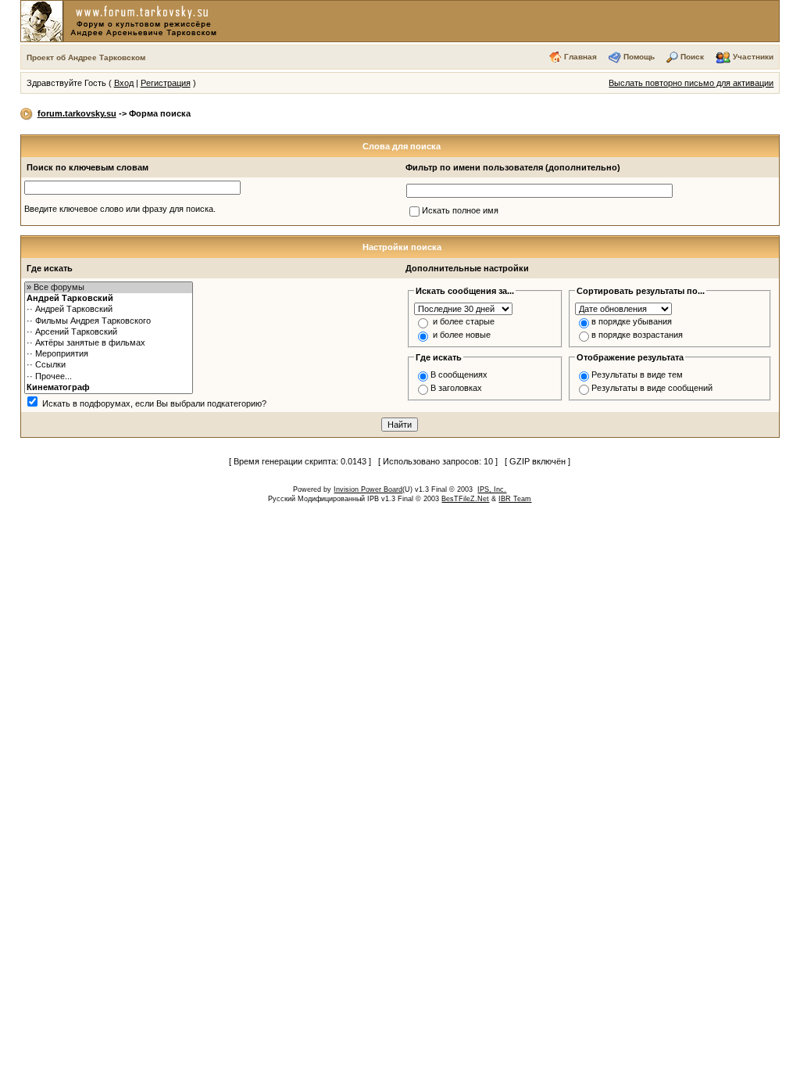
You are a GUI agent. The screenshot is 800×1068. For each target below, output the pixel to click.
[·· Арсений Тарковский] (108, 332)
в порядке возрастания (637, 334)
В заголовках (456, 387)
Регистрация (166, 83)
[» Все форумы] (108, 287)
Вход (124, 83)
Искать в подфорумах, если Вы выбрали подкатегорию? (154, 403)
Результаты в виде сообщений (651, 387)
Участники (753, 56)
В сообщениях (459, 374)
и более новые (462, 334)
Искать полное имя (460, 210)
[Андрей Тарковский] (108, 298)
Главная (580, 56)
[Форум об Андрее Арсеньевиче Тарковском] (122, 20)
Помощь (639, 56)
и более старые (464, 321)
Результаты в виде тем (637, 374)
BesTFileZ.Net (465, 499)
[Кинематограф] (108, 387)
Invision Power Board (368, 489)
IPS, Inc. (491, 489)
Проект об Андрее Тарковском (86, 57)
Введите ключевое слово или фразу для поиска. (120, 208)
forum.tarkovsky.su (77, 113)
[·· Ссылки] (108, 365)
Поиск (692, 56)
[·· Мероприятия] (108, 354)
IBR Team (514, 499)
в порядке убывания (631, 321)
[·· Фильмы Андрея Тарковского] (108, 321)
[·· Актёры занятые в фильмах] (108, 343)
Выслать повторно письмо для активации (691, 83)
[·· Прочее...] (108, 376)
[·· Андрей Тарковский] (108, 309)
